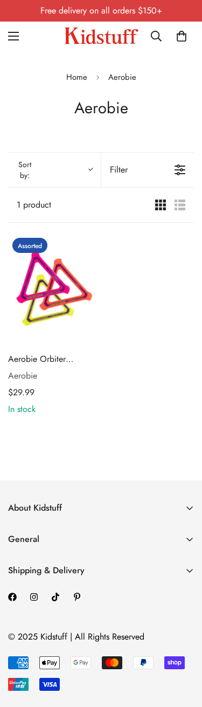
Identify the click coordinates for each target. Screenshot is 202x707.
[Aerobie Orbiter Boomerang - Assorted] (52, 289)
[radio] (160, 205)
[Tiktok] (55, 597)
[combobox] (158, 36)
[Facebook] (12, 597)
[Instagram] (34, 597)
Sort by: (24, 170)
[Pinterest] (77, 597)
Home (76, 77)
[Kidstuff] (101, 36)
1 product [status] (34, 204)
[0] (181, 36)
